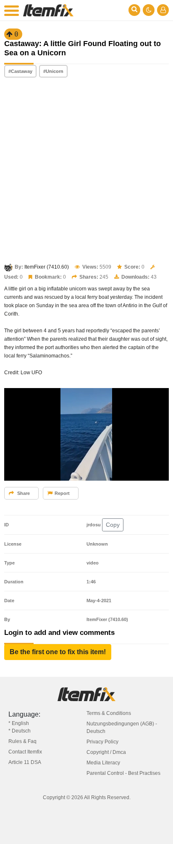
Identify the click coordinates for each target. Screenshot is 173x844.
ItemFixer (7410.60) (46, 267)
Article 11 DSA (24, 762)
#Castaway (20, 71)
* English (18, 723)
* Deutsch (19, 731)
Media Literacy (103, 763)
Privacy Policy (102, 742)
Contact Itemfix (25, 752)
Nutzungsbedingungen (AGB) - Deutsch (121, 727)
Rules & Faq (22, 741)
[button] (57, 652)
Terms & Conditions (108, 713)
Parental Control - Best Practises (123, 773)
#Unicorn (53, 71)
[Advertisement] (86, 171)
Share (23, 493)
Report (62, 493)
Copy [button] (113, 524)
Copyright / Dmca (106, 752)
